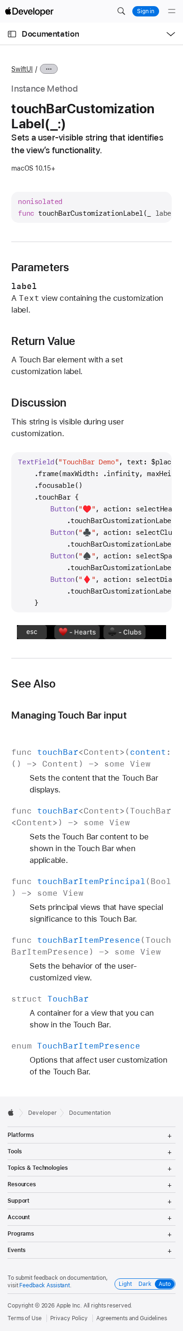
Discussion (38, 402)
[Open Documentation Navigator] (12, 34)
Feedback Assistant (44, 1285)
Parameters (40, 267)
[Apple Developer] (29, 11)
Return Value (43, 341)
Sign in (145, 11)
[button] (121, 11)
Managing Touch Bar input (69, 715)
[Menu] (171, 11)
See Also (33, 683)
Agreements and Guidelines (131, 1318)
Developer (42, 1113)
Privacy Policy (69, 1318)
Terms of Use (25, 1318)
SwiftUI (21, 69)
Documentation (50, 34)
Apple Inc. (69, 1305)
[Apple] (13, 1112)
